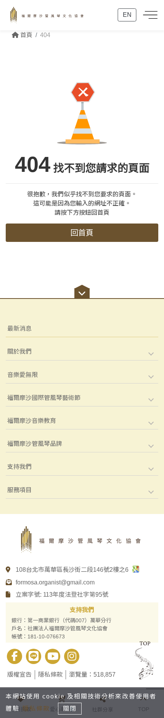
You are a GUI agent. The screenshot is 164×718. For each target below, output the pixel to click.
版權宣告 (19, 674)
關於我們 (19, 351)
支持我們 (19, 466)
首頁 (25, 35)
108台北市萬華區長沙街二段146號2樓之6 (73, 569)
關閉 (70, 708)
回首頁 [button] (82, 232)
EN (127, 14)
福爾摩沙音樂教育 (31, 421)
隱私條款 (50, 674)
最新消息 (19, 328)
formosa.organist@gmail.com (55, 582)
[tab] (82, 351)
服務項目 (19, 490)
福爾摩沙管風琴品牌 (34, 444)
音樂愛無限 (22, 375)
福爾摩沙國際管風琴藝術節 (43, 398)
